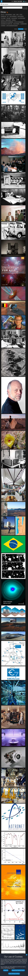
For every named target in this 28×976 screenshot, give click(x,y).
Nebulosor (8, 20)
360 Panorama (9, 14)
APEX (17, 14)
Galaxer (8, 18)
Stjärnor (3, 25)
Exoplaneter (20, 16)
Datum (25, 29)
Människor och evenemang (7, 22)
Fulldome (3, 18)
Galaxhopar (14, 18)
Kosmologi (3, 16)
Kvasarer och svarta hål (6, 23)
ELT (7, 16)
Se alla (2, 14)
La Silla (2, 20)
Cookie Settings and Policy (14, 973)
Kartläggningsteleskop (12, 25)
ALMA (14, 14)
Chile (21, 14)
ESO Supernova (13, 16)
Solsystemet (16, 23)
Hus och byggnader (18, 22)
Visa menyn (5, 4)
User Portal (20, 1)
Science (15, 1)
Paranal (14, 20)
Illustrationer (21, 18)
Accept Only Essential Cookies (18, 970)
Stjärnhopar (23, 23)
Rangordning (20, 29)
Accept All (6, 970)
